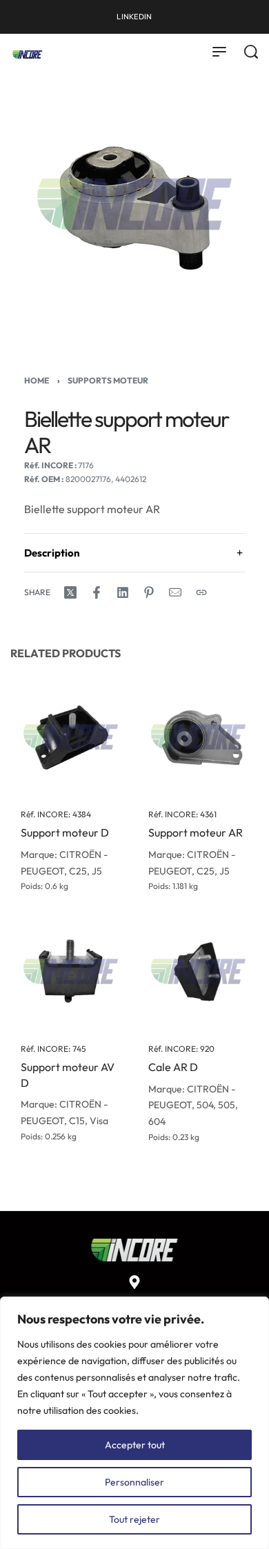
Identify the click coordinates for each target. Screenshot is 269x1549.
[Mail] (175, 592)
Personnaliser (134, 1482)
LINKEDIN (134, 16)
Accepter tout (135, 1445)
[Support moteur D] (70, 737)
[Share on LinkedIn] (123, 592)
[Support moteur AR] (198, 737)
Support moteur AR (195, 833)
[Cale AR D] (198, 971)
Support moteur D (65, 833)
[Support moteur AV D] (70, 971)
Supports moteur (108, 380)
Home (36, 380)
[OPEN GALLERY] (134, 204)
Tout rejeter (134, 1519)
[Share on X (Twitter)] (70, 592)
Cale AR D (173, 1068)
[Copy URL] (201, 592)
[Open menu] (219, 51)
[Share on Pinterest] (149, 592)
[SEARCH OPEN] (251, 51)
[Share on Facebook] (96, 592)
